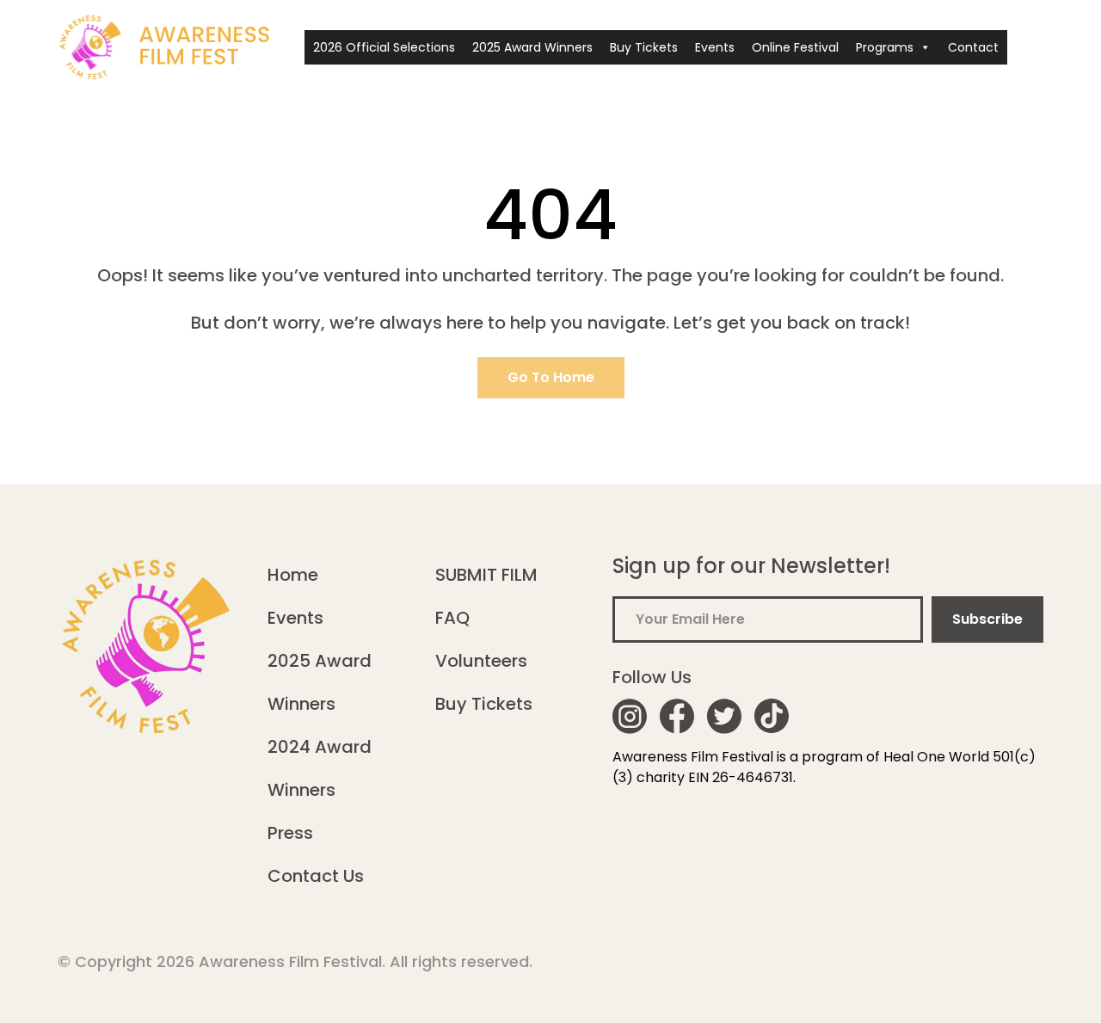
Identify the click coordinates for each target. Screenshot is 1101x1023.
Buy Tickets (644, 47)
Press (290, 833)
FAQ (452, 618)
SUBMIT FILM (486, 575)
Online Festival (795, 47)
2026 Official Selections (384, 47)
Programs (884, 47)
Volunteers (481, 661)
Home (293, 575)
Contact (973, 47)
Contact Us (316, 876)
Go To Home (550, 377)
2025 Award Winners (532, 47)
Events (715, 47)
